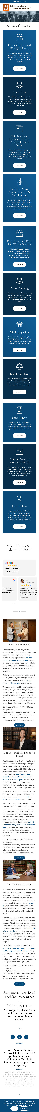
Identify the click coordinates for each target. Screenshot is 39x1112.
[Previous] (7, 870)
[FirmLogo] (16, 7)
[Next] (32, 870)
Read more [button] (8, 598)
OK (14, 1108)
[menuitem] (29, 7)
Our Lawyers (15, 683)
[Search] (29, 7)
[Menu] (33, 7)
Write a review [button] (12, 572)
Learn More (24, 1108)
